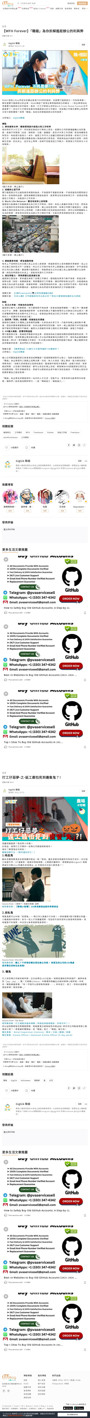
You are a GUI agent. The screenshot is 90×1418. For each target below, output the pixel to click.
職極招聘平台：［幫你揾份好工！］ (19, 852)
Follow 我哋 (50, 418)
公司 (51, 1080)
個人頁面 (41, 1380)
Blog (44, 1406)
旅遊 (21, 414)
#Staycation (57, 1383)
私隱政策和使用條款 (15, 1415)
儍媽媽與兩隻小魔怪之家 (10, 507)
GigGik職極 (19, 117)
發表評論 (9, 529)
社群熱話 (25, 8)
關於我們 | (6, 1408)
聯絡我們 (51, 1408)
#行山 (60, 1380)
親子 (33, 414)
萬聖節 (37, 1080)
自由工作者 (62, 432)
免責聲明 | (15, 1408)
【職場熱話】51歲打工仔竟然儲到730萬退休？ (36, 348)
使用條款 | (24, 1408)
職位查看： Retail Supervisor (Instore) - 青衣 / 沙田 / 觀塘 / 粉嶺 (36, 1032)
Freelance (75, 432)
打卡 (16, 414)
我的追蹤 (41, 1390)
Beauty (30, 1406)
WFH (28, 432)
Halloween (26, 1080)
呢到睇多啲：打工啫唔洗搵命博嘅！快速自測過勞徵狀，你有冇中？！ (36, 1023)
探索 (52, 8)
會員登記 (71, 3)
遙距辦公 (7, 432)
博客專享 (77, 8)
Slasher (50, 432)
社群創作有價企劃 (10, 8)
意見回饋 (27, 1394)
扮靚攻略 (46, 414)
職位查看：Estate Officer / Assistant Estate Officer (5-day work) (37, 1035)
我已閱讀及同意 (72, 1414)
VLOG (26, 1383)
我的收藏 (41, 1387)
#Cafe (78, 1380)
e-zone (50, 1406)
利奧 (45, 507)
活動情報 (55, 414)
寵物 (38, 414)
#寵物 (54, 1380)
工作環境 (25, 437)
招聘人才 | (42, 1408)
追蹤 (83, 44)
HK (23, 1406)
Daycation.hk (79, 507)
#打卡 (66, 1380)
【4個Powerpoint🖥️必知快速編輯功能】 (33, 293)
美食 (27, 414)
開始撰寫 (82, 3)
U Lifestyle (8, 1406)
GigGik (14, 1080)
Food (37, 1406)
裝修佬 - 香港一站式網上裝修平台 (27, 507)
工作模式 (18, 432)
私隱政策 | (33, 1408)
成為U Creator (39, 8)
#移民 (66, 1383)
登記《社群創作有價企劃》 (29, 406)
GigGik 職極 (14, 43)
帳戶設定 (41, 1383)
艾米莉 (62, 507)
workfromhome (10, 437)
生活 (4, 26)
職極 (5, 1080)
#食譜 (72, 1380)
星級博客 (68, 8)
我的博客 (41, 1394)
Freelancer (38, 432)
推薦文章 (59, 8)
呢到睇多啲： (30, 906)
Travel (17, 1406)
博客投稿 (27, 1397)
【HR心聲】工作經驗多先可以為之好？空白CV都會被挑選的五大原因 (47, 296)
